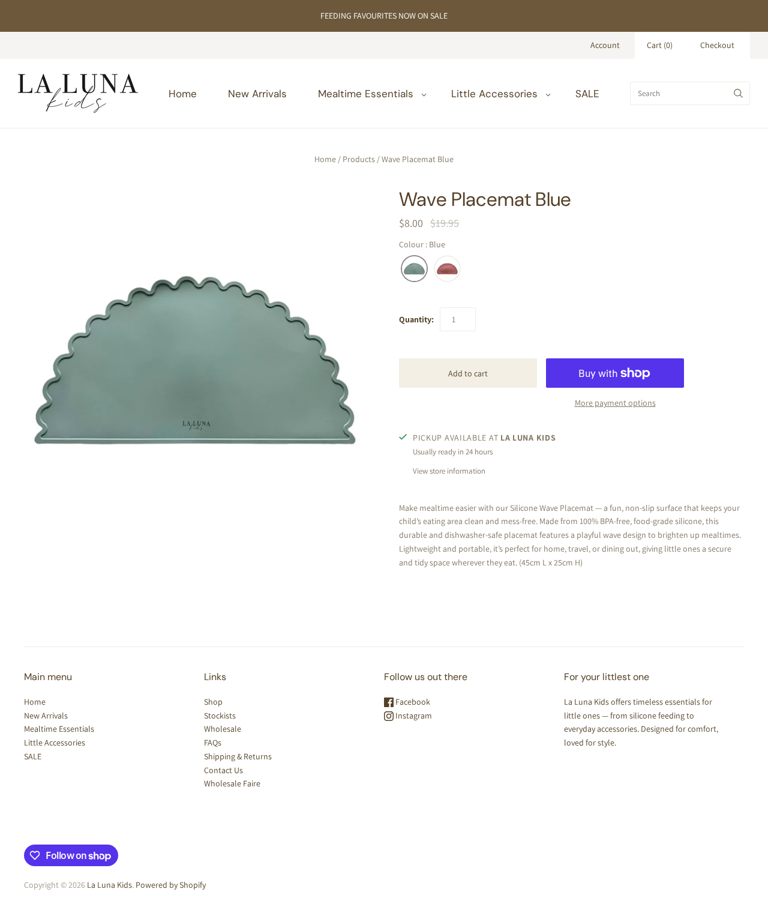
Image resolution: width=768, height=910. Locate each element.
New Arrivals (257, 93)
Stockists (220, 715)
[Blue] (414, 269)
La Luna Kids (109, 884)
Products (359, 159)
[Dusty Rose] (447, 269)
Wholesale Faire (232, 783)
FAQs (212, 742)
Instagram (413, 715)
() (660, 45)
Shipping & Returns (238, 756)
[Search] (738, 93)
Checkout (717, 45)
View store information (449, 471)
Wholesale (222, 728)
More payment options (615, 402)
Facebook (412, 701)
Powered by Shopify (171, 884)
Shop (213, 701)
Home (183, 93)
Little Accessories (494, 93)
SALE (587, 93)
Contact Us (223, 770)
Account (605, 45)
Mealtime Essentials (365, 93)
